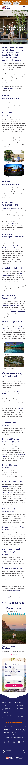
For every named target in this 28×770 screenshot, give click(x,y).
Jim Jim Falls (21, 311)
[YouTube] (19, 742)
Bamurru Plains (6, 116)
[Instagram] (9, 742)
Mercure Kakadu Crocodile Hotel (10, 305)
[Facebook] (10, 603)
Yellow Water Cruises (16, 328)
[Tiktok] (15, 744)
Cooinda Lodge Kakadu (17, 325)
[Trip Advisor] (24, 742)
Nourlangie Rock (6, 486)
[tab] (11, 654)
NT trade (17, 711)
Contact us (5, 705)
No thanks (16, 3)
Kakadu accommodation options (16, 598)
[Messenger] (16, 603)
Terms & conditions (7, 715)
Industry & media (19, 705)
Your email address (8, 675)
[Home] (5, 7)
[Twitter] (14, 742)
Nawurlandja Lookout (7, 492)
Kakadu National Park (8, 88)
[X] (13, 603)
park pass (20, 408)
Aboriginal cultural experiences (13, 737)
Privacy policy (5, 712)
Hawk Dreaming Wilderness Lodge (11, 208)
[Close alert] (26, 1)
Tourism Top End (19, 713)
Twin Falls (13, 311)
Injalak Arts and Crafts (8, 223)
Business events (19, 708)
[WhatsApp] (20, 603)
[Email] (23, 603)
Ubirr (23, 309)
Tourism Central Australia (19, 717)
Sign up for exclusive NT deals (7, 709)
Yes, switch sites (7, 3)
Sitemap (4, 717)
